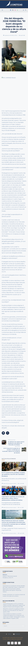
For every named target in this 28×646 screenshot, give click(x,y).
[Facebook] (10, 10)
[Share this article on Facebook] (3, 433)
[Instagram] (15, 10)
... (9, 480)
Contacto (17, 634)
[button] (14, 551)
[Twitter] (12, 10)
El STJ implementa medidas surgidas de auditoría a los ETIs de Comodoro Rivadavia (13, 474)
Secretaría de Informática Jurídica (11, 35)
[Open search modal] (25, 10)
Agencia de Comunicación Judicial (9, 483)
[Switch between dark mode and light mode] (23, 10)
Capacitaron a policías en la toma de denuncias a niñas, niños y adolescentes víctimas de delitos (13, 498)
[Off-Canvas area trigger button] (2, 10)
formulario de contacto (12, 596)
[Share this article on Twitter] (7, 433)
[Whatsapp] (17, 10)
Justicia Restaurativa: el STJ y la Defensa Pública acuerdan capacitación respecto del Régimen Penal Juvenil (14, 605)
